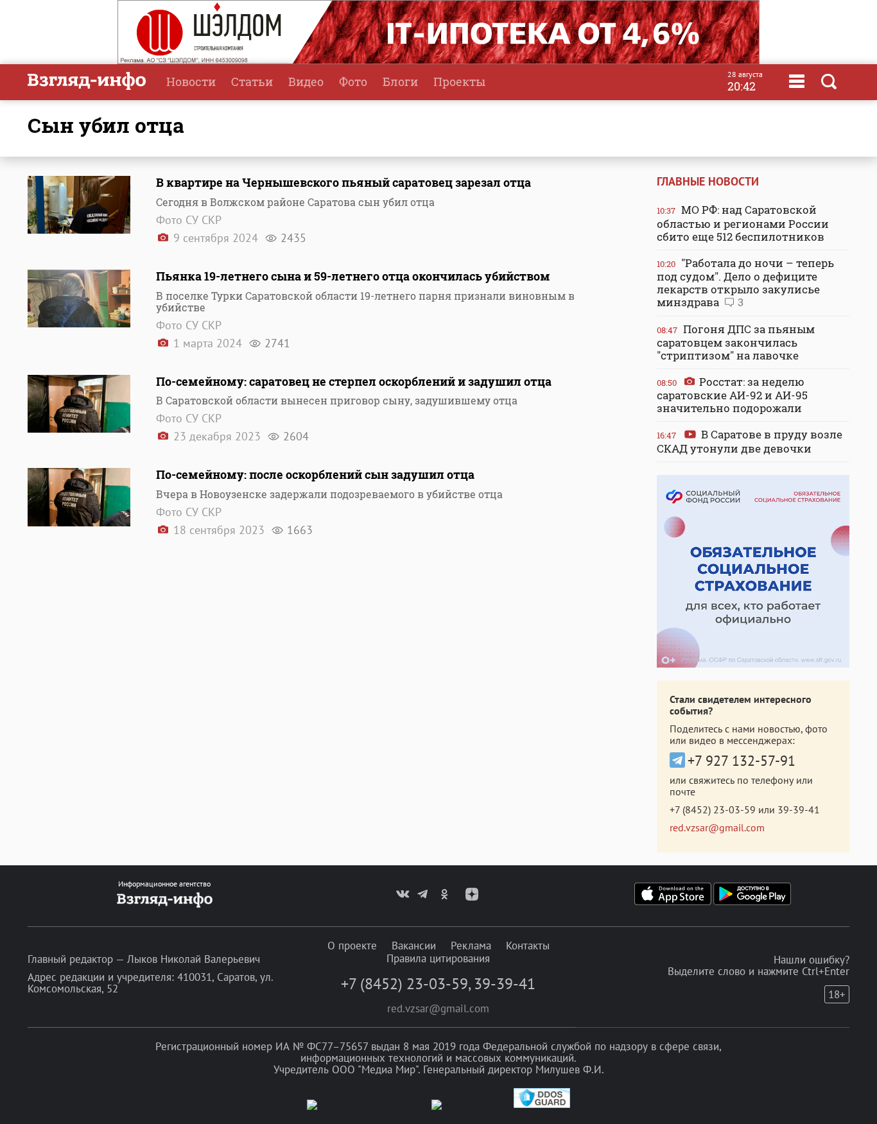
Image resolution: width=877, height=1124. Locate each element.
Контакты (528, 945)
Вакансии (414, 945)
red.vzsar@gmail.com (717, 827)
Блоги (400, 81)
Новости (191, 81)
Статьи (252, 81)
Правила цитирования (438, 958)
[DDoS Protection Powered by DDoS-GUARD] (542, 1105)
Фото (353, 81)
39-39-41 (798, 809)
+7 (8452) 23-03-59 (713, 809)
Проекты (459, 81)
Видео (306, 81)
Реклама (471, 945)
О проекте (352, 945)
